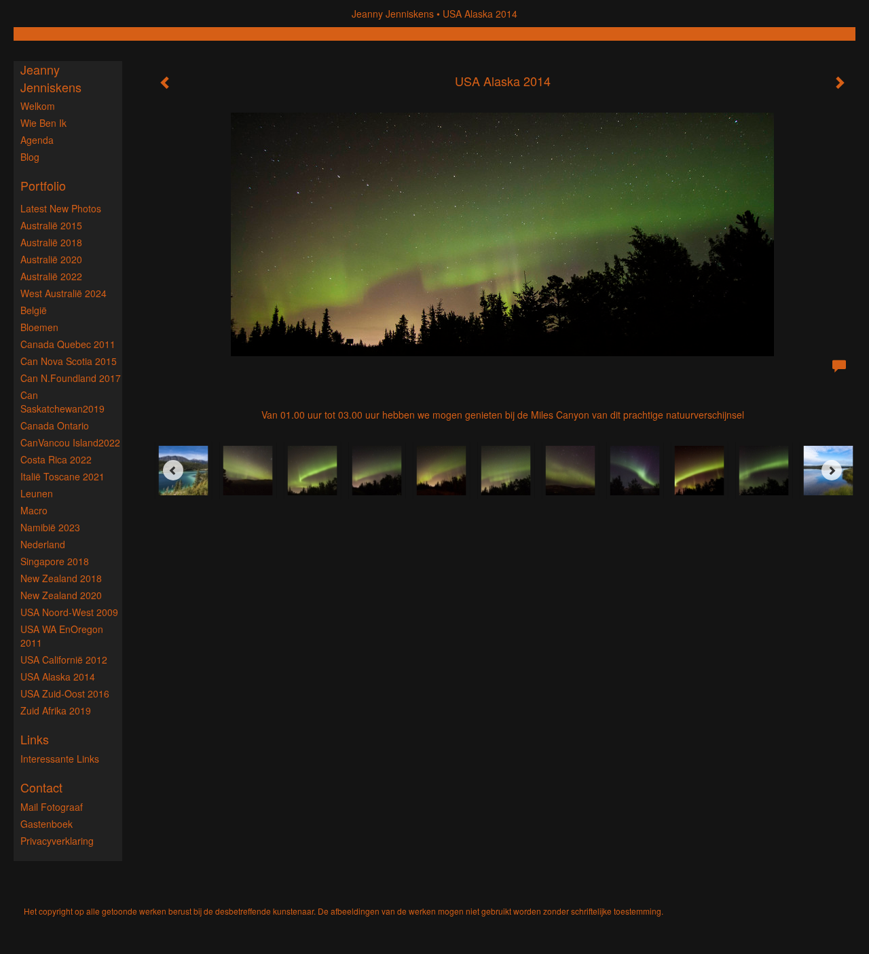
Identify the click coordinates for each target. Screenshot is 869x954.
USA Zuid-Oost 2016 (64, 693)
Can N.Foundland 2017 (70, 378)
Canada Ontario (54, 425)
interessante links (59, 758)
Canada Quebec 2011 (67, 344)
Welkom (37, 106)
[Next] (831, 470)
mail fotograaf (51, 807)
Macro (34, 510)
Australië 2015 (51, 225)
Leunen (36, 493)
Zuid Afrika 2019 (55, 710)
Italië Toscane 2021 (62, 476)
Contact (41, 787)
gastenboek (46, 824)
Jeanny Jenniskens (393, 13)
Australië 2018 (51, 242)
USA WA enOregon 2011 (61, 635)
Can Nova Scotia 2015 (68, 361)
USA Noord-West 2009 (69, 612)
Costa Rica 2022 (56, 459)
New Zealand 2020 (61, 595)
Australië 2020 (51, 259)
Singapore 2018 (54, 561)
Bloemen (39, 327)
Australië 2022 (51, 276)
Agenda (37, 140)
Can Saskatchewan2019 (62, 401)
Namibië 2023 (50, 527)
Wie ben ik (43, 123)
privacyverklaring (57, 840)
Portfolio (43, 185)
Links (34, 739)
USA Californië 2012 (63, 659)
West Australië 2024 (63, 293)
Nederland (42, 544)
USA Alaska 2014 (57, 676)
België (33, 310)
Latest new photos (60, 208)
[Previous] (173, 470)
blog (29, 157)
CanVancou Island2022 (70, 442)
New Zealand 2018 (61, 578)
